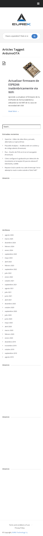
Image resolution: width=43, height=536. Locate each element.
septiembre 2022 (11, 269)
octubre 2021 (9, 281)
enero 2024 (9, 250)
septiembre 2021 (11, 284)
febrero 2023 (9, 265)
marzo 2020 (9, 330)
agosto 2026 (9, 235)
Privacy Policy (20, 528)
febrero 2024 (9, 246)
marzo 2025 (9, 239)
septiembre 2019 (11, 353)
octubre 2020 (9, 307)
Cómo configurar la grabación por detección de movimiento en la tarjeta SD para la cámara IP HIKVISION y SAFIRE (22, 161)
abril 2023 (8, 262)
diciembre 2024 (10, 243)
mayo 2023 (9, 258)
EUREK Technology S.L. (20, 532)
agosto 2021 (9, 288)
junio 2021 (8, 296)
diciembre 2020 (10, 304)
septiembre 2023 (11, 254)
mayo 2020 (9, 323)
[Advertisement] (21, 203)
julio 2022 (8, 273)
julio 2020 (8, 315)
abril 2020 (8, 326)
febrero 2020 (9, 334)
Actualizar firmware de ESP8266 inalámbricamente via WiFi (23, 86)
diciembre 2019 (10, 342)
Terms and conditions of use (19, 525)
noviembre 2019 (10, 346)
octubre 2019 (9, 349)
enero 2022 (9, 277)
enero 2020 (9, 338)
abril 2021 (8, 300)
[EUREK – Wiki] (21, 19)
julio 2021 (8, 292)
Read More (13, 111)
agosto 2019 (9, 357)
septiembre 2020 (11, 311)
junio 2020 (8, 319)
